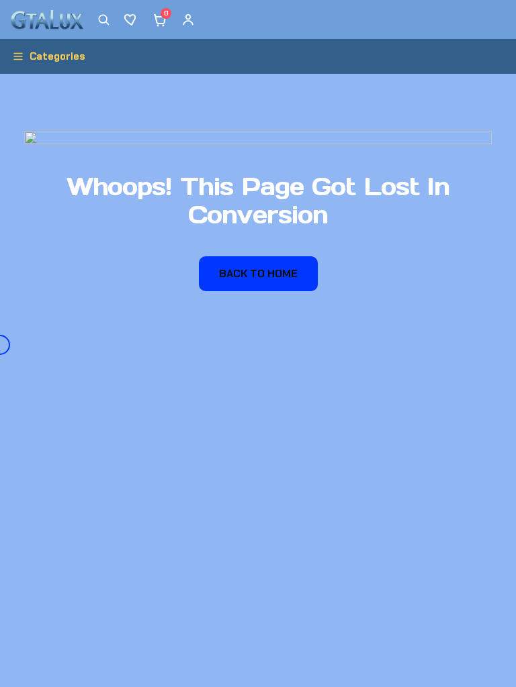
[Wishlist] (131, 19)
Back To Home (258, 273)
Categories (57, 56)
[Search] (103, 19)
